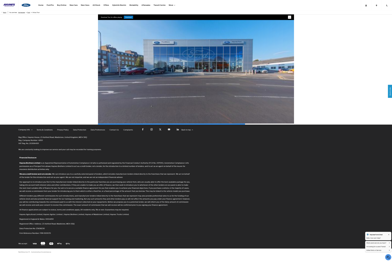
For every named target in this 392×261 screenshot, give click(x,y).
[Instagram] (151, 129)
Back (4, 12)
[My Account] (366, 5)
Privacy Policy (63, 129)
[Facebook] (142, 129)
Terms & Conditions (45, 129)
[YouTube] (169, 129)
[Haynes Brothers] (9, 5)
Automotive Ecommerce (41, 252)
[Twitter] (160, 129)
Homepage (21, 12)
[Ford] (26, 5)
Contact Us (114, 129)
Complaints (128, 129)
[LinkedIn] (177, 129)
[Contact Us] (387, 5)
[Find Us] (376, 5)
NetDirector (23, 252)
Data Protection (79, 129)
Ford (28, 12)
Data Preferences (98, 129)
